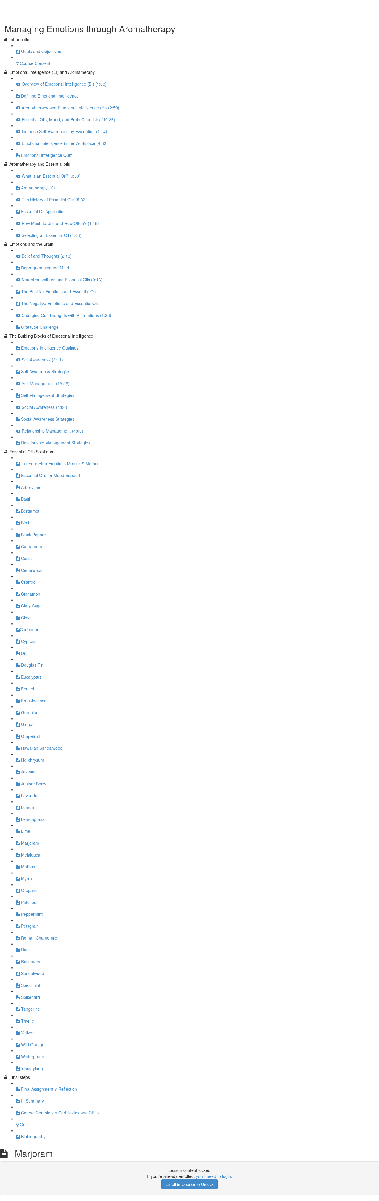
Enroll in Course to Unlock (189, 1184)
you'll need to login (213, 1176)
